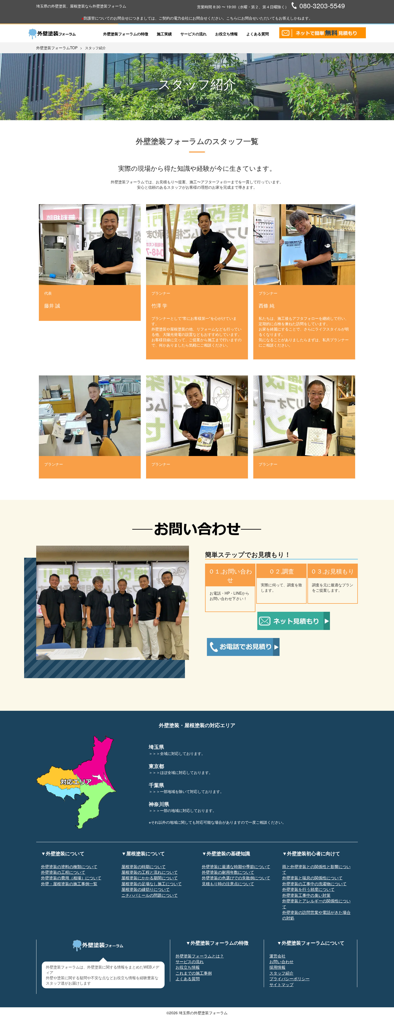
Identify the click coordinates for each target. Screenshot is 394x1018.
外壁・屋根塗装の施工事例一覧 (69, 883)
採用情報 (277, 967)
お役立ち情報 (226, 33)
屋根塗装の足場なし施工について (151, 883)
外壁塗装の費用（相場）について (71, 877)
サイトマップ (281, 984)
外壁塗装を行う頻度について (308, 889)
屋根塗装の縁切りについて (145, 889)
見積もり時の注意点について (228, 883)
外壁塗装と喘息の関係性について (312, 877)
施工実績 (164, 33)
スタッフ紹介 (281, 973)
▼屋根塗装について (143, 853)
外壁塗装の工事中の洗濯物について (314, 883)
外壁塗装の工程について (63, 872)
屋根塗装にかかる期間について (149, 877)
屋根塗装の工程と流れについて (149, 872)
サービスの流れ (193, 33)
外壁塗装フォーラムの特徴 (125, 33)
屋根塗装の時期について (143, 866)
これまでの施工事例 (194, 973)
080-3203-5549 (322, 5)
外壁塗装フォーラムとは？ (200, 956)
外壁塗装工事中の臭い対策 (306, 895)
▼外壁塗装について (62, 853)
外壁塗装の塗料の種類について (69, 866)
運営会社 (277, 956)
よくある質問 (257, 33)
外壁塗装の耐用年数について (228, 872)
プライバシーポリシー (289, 978)
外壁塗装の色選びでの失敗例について (236, 877)
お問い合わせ (281, 961)
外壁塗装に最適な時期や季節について (236, 866)
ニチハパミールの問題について (149, 895)
